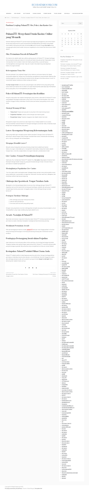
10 (62, 40)
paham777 (30, 229)
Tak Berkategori (10, 22)
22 (78, 42)
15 (78, 40)
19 (68, 42)
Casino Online (37, 13)
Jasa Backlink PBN (77, 13)
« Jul (61, 50)
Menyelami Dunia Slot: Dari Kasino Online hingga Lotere (17, 275)
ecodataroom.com (44, 4)
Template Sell (38, 488)
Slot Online (26, 13)
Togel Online (57, 13)
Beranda (8, 13)
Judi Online (17, 13)
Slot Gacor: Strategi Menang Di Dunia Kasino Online (44, 275)
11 (65, 40)
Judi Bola (67, 13)
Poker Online (47, 13)
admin (17, 28)
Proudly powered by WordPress (13, 488)
